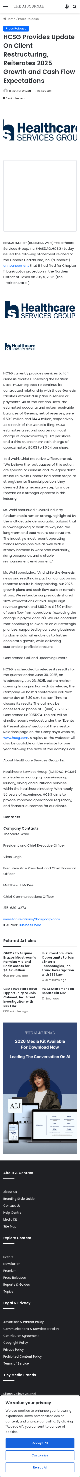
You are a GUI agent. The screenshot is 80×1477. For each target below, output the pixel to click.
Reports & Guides (16, 1285)
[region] (40, 1436)
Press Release (28, 19)
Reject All (40, 1467)
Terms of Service (16, 1363)
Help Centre (12, 1213)
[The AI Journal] (29, 6)
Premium (9, 1271)
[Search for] (74, 8)
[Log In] (66, 8)
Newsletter (11, 1264)
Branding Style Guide (19, 1199)
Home (11, 19)
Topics (8, 1291)
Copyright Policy (15, 1343)
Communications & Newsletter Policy (31, 1329)
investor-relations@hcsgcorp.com (31, 919)
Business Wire (18, 91)
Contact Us (11, 1206)
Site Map (9, 1226)
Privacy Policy (13, 1350)
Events (8, 1257)
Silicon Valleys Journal (19, 1394)
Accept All (40, 1443)
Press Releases (14, 1278)
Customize (40, 1455)
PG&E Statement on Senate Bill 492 (58, 991)
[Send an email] (29, 91)
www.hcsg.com (15, 737)
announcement (16, 265)
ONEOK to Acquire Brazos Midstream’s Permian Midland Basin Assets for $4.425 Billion (19, 961)
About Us (10, 1192)
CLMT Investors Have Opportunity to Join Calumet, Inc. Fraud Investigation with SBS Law (20, 997)
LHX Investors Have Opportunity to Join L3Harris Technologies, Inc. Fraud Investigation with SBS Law (58, 964)
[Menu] (5, 8)
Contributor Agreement (21, 1336)
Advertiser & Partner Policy (23, 1322)
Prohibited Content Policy (22, 1356)
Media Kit (10, 1219)
